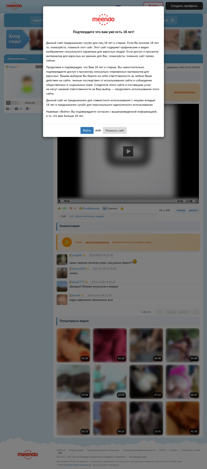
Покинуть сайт (114, 130)
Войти (87, 130)
